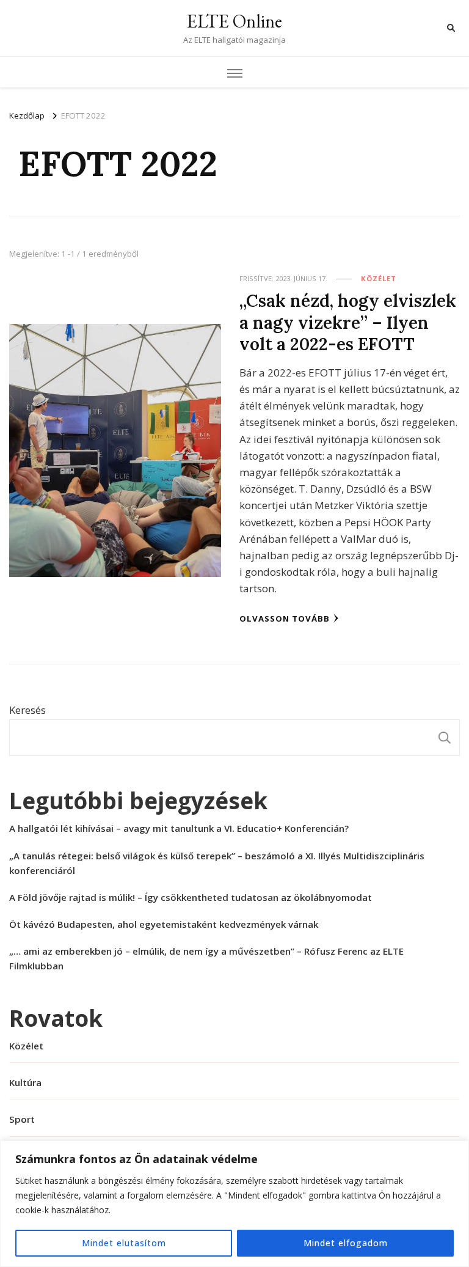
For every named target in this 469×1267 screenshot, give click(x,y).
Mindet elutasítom (124, 1243)
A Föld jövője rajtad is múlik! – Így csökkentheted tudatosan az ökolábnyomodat (190, 897)
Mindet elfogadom (346, 1243)
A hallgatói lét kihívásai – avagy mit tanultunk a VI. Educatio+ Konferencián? (179, 828)
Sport (22, 1119)
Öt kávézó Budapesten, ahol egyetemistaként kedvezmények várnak (163, 924)
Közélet (378, 278)
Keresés (27, 710)
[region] (234, 1203)
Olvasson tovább (284, 618)
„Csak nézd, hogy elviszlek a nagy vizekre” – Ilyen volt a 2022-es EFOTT (347, 322)
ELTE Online (234, 21)
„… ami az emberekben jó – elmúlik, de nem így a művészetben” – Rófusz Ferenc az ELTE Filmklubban (206, 958)
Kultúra (25, 1082)
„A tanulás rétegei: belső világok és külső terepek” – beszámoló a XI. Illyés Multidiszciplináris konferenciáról (216, 863)
